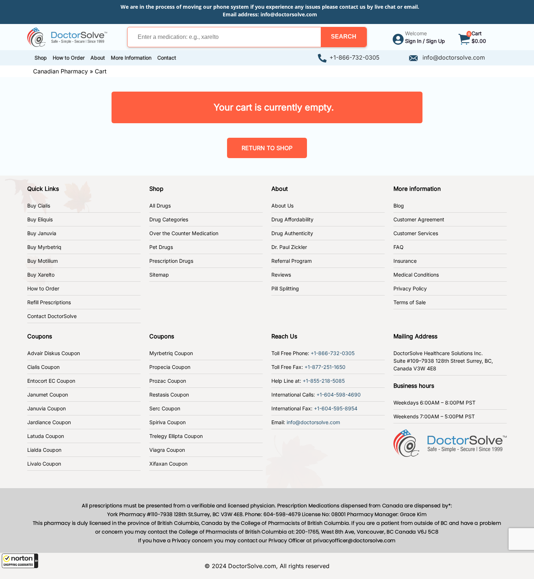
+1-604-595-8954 (335, 408)
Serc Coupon (164, 408)
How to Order (43, 288)
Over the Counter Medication (183, 233)
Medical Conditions (416, 275)
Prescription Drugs (171, 261)
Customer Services (415, 233)
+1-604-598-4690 (338, 394)
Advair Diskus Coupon (53, 353)
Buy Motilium (42, 261)
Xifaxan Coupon (168, 464)
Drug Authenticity (292, 233)
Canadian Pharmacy (60, 71)
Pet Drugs (161, 247)
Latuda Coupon (45, 436)
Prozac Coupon (167, 381)
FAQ (398, 247)
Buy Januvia (41, 233)
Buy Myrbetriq (44, 247)
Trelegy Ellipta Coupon (176, 436)
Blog (398, 205)
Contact (166, 58)
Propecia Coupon (169, 367)
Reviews (281, 275)
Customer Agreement (418, 219)
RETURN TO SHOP (267, 148)
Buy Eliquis (40, 219)
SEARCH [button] (343, 36)
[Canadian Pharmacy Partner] (67, 36)
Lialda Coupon (44, 450)
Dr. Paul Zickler (289, 247)
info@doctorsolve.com (288, 14)
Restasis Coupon (169, 394)
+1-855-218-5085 (324, 381)
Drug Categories (168, 219)
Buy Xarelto (40, 275)
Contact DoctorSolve (52, 316)
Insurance (405, 261)
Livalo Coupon (44, 464)
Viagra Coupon (167, 450)
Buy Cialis (38, 205)
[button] (20, 561)
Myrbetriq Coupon (171, 353)
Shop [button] (41, 58)
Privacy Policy (410, 288)
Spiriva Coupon (167, 422)
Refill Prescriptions (49, 302)
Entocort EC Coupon (51, 381)
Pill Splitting (285, 288)
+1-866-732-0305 (354, 57)
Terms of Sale (409, 302)
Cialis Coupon (43, 367)
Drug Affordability (292, 219)
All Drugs (160, 205)
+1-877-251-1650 (324, 367)
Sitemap (159, 275)
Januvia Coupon (46, 408)
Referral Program (291, 261)
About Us (282, 205)
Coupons (39, 336)
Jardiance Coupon (49, 422)
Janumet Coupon (47, 394)
